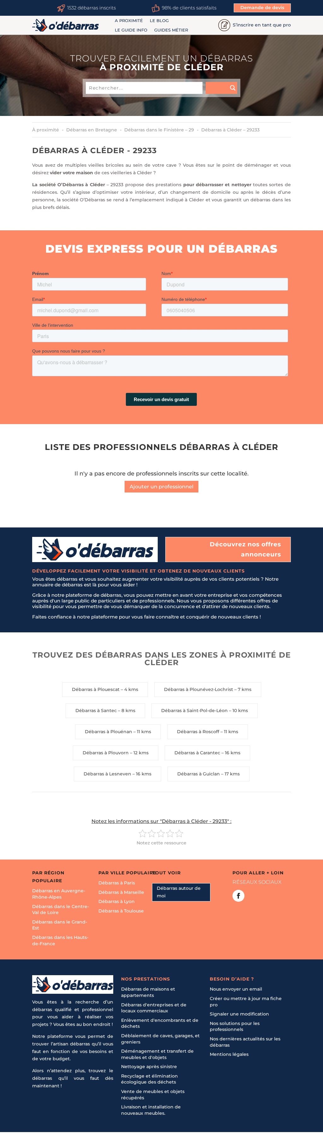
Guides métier (171, 30)
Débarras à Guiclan (198, 774)
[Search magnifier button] (221, 88)
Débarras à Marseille (121, 892)
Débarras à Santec (96, 710)
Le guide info (131, 30)
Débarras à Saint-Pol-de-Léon (194, 710)
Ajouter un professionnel (161, 487)
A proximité (129, 20)
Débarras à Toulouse (121, 910)
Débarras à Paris (116, 883)
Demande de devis (262, 7)
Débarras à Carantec (197, 753)
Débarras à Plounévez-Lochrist (198, 689)
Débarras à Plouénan (108, 731)
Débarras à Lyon (116, 901)
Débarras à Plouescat (96, 689)
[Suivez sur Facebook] (238, 896)
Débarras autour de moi (179, 892)
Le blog (159, 20)
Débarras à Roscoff (198, 731)
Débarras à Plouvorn (106, 753)
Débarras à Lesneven (107, 774)
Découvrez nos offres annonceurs (245, 549)
